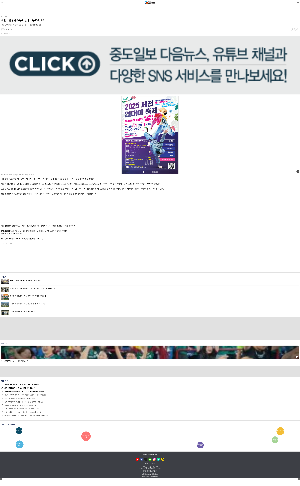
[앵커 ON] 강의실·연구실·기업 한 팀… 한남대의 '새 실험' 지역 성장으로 (27, 415)
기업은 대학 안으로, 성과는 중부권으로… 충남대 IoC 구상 (23, 412)
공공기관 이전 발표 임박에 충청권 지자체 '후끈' (19, 398)
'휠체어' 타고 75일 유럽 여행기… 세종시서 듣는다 (20, 405)
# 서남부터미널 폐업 (200, 445)
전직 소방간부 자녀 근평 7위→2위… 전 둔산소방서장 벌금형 (24, 402)
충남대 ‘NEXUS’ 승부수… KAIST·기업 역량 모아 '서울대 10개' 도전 (25, 395)
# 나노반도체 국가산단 (280, 431)
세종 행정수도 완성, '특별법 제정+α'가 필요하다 (19, 388)
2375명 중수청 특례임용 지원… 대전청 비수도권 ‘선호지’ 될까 (24, 391)
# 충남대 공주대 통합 (19, 444)
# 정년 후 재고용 (275, 439)
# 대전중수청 (19, 430)
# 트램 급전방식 (86, 436)
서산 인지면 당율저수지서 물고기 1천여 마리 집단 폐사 (22, 384)
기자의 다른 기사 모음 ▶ (7, 243)
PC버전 (146, 463)
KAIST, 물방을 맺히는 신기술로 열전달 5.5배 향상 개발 (21, 409)
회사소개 (153, 463)
